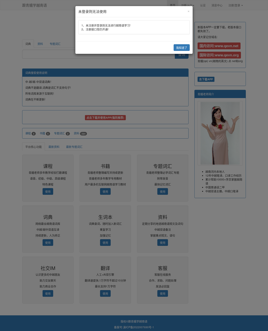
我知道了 (181, 48)
